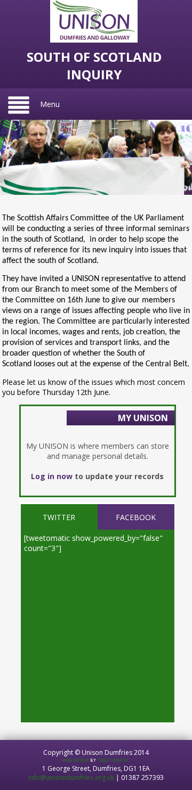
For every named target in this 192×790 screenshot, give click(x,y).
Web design (75, 760)
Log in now (52, 476)
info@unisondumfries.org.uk (71, 777)
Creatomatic (114, 760)
